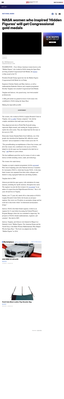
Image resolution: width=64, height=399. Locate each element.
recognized (32, 187)
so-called (14, 119)
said (7, 151)
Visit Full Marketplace (36, 241)
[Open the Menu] (2, 2)
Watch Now (58, 2)
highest (35, 72)
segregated (35, 165)
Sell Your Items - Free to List (21, 242)
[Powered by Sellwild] (39, 330)
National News (8, 13)
